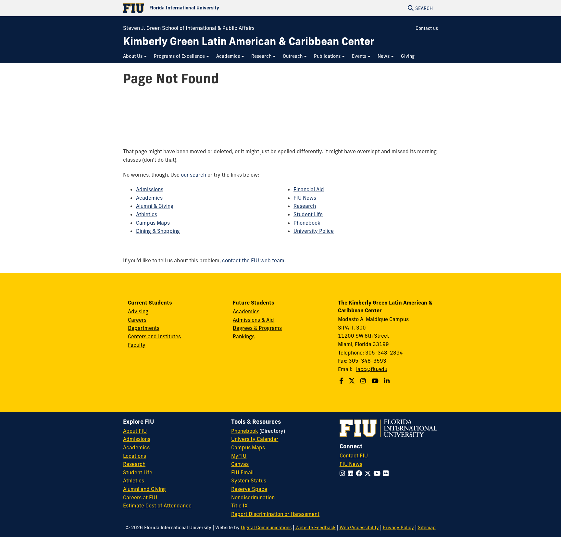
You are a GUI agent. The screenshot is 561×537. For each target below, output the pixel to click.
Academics (149, 197)
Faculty (136, 345)
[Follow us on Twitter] (352, 381)
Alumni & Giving (154, 206)
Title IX (239, 505)
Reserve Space (249, 489)
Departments (143, 328)
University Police (313, 231)
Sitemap (427, 528)
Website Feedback (315, 528)
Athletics (146, 214)
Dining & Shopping (158, 231)
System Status (248, 480)
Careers (137, 320)
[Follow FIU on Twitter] (369, 473)
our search (193, 174)
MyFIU (238, 456)
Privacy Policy (398, 528)
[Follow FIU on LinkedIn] (352, 473)
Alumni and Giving (144, 489)
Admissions (149, 189)
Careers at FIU (140, 497)
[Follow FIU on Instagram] (344, 473)
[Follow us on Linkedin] (388, 381)
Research (304, 206)
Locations (134, 456)
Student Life (308, 214)
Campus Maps (153, 222)
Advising (138, 311)
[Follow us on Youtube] (375, 381)
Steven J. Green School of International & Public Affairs (189, 28)
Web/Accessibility (359, 528)
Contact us (427, 28)
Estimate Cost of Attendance (157, 505)
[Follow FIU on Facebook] (360, 473)
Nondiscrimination (253, 497)
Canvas (240, 464)
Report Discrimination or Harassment (275, 514)
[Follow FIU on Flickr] (387, 473)
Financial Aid (308, 189)
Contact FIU (354, 455)
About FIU (135, 431)
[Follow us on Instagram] (364, 381)
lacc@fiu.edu (371, 369)
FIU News (304, 197)
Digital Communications (266, 528)
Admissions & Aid (253, 320)
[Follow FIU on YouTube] (378, 473)
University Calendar (254, 439)
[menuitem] (135, 56)
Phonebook (306, 222)
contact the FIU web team (253, 260)
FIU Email (242, 472)
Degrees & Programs (257, 328)
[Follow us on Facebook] (342, 381)
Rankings (244, 336)
